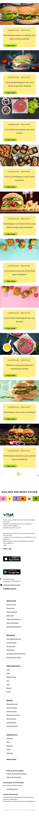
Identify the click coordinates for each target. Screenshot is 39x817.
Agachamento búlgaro (13, 639)
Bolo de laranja (11, 719)
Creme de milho (11, 711)
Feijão (8, 673)
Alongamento (10, 646)
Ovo (7, 681)
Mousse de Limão (12, 704)
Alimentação (13, 30)
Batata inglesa (11, 677)
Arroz (8, 670)
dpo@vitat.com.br (12, 789)
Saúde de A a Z (11, 735)
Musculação (10, 650)
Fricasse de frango (12, 726)
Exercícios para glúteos (13, 657)
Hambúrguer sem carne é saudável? (20, 412)
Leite (7, 684)
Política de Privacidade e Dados (16, 774)
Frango (8, 692)
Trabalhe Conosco (9, 589)
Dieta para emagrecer (13, 619)
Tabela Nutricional (13, 666)
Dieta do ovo (10, 608)
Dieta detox (10, 615)
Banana (9, 688)
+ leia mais (10, 45)
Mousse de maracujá (13, 715)
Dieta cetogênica (11, 612)
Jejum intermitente (12, 623)
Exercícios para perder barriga (15, 654)
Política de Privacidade (13, 777)
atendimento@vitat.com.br (11, 585)
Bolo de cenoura (11, 708)
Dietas (8, 749)
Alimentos (9, 738)
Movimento (10, 635)
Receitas (9, 700)
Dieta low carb (11, 604)
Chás (8, 742)
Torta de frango (11, 722)
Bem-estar (25, 30)
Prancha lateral (11, 642)
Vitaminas (9, 753)
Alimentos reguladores (13, 627)
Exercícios (9, 746)
